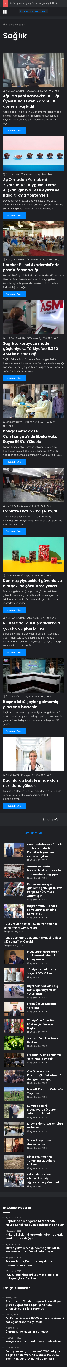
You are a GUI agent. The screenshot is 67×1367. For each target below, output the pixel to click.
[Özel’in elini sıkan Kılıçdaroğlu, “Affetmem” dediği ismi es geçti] (14, 1076)
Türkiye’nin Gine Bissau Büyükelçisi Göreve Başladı (42, 1024)
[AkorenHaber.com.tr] (33, 11)
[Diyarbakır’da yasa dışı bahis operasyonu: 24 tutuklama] (14, 991)
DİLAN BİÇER (13, 575)
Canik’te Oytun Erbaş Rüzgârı (30, 511)
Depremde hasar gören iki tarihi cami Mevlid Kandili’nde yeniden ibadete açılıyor (45, 850)
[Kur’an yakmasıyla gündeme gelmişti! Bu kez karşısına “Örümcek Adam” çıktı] (14, 889)
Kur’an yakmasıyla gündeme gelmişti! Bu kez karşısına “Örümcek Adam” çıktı (44, 890)
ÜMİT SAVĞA (13, 174)
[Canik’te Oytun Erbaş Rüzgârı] (33, 485)
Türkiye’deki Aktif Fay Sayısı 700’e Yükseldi (41, 971)
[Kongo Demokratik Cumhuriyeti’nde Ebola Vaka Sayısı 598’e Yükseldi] (33, 401)
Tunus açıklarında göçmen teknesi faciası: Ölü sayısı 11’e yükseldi (33, 939)
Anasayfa (11, 24)
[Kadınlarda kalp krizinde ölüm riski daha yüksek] (33, 754)
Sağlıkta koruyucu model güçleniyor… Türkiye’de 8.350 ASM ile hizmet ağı (30, 348)
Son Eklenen (33, 832)
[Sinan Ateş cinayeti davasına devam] (14, 1145)
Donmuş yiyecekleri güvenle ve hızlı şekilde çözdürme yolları (32, 583)
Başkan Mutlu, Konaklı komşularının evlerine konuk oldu (42, 910)
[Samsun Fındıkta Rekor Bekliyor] (14, 1043)
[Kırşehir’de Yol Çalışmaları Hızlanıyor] (14, 1129)
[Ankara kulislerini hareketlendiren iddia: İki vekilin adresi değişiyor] (14, 871)
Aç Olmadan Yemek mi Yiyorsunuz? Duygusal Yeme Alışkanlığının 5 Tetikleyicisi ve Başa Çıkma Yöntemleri (31, 187)
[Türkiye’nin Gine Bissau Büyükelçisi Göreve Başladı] (14, 1026)
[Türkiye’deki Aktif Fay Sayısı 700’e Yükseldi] (14, 975)
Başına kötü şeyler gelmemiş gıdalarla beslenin (30, 704)
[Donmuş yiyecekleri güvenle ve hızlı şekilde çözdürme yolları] (33, 554)
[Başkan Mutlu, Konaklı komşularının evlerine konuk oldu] (14, 911)
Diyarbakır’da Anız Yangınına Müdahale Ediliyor (41, 1160)
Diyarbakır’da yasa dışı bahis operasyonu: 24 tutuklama (43, 990)
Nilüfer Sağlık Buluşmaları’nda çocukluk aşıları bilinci (31, 625)
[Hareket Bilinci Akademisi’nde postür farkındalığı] (33, 238)
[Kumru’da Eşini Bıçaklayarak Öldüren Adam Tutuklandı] (14, 1111)
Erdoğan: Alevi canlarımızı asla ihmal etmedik (44, 1057)
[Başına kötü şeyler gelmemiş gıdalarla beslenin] (33, 675)
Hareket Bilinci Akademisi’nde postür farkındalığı (31, 267)
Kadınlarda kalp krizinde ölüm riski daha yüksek (31, 783)
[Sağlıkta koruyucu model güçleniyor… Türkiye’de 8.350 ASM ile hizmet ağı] (33, 317)
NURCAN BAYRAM (15, 90)
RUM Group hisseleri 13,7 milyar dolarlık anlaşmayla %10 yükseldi (30, 925)
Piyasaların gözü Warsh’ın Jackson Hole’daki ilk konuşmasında (44, 955)
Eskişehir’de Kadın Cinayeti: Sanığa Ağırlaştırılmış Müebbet (43, 1178)
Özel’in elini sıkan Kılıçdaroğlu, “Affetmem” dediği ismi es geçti (44, 1075)
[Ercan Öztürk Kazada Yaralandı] (14, 1009)
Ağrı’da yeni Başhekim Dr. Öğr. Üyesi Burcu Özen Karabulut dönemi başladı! (31, 101)
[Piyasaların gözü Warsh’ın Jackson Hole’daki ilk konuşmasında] (14, 957)
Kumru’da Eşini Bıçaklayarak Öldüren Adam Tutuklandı (42, 1109)
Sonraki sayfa (50, 819)
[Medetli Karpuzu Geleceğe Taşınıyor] (14, 1094)
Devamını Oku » (15, 130)
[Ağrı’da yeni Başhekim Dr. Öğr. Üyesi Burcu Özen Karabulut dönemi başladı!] (33, 70)
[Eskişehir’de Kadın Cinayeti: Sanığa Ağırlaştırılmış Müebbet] (14, 1180)
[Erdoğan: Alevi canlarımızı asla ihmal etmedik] (14, 1060)
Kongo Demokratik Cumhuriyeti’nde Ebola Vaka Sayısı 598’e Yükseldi (30, 436)
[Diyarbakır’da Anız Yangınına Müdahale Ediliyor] (14, 1162)
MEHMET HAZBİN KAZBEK (20, 422)
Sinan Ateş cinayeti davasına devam (40, 1142)
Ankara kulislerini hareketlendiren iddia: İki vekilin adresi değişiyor (44, 870)
